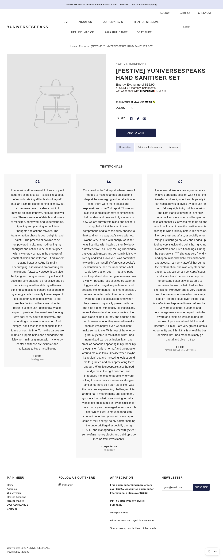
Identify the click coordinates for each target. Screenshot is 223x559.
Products (84, 46)
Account (166, 13)
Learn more (161, 91)
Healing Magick (82, 32)
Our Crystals (113, 22)
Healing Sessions (146, 22)
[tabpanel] (166, 155)
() (185, 13)
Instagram (67, 484)
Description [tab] (125, 147)
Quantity (120, 107)
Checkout (205, 13)
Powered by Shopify (18, 551)
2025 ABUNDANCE (116, 32)
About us (85, 22)
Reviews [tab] (173, 147)
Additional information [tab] (150, 147)
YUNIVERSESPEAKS (131, 63)
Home (66, 22)
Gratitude (144, 32)
